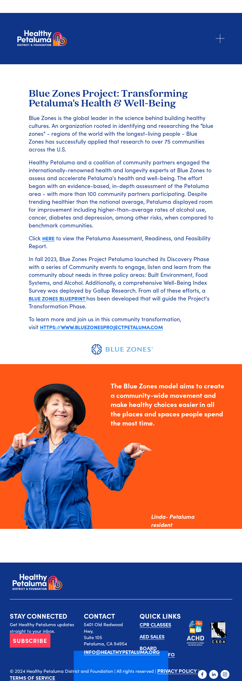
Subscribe (30, 640)
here (48, 238)
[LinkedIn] (213, 674)
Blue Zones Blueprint (57, 298)
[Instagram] (225, 674)
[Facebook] (202, 674)
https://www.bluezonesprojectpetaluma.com (101, 326)
